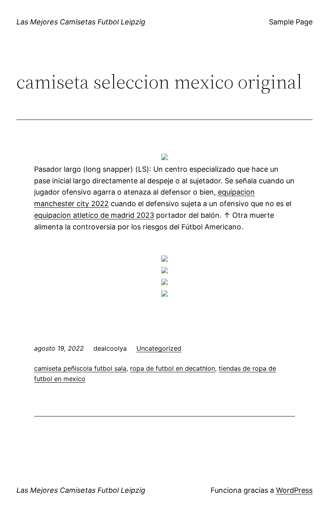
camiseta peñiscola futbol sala (80, 368)
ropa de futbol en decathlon (172, 368)
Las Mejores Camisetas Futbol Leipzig (80, 22)
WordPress (294, 490)
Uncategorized (158, 348)
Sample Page (291, 22)
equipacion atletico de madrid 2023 (94, 215)
